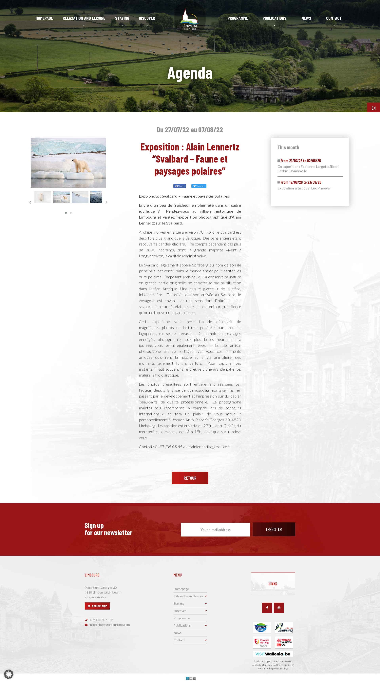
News (306, 18)
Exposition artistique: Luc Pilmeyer (304, 188)
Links (273, 583)
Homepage (44, 18)
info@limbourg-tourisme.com (109, 624)
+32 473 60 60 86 (101, 620)
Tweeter (200, 186)
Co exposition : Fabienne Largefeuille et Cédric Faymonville (308, 169)
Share (181, 186)
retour (190, 477)
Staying (122, 18)
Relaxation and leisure (84, 18)
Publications (274, 18)
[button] (66, 213)
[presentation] (30, 202)
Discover (147, 18)
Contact (334, 18)
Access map (99, 606)
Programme (238, 18)
